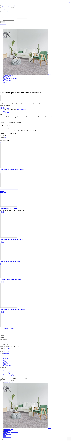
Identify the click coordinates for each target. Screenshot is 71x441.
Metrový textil (5, 358)
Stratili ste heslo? (3, 24)
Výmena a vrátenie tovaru (7, 370)
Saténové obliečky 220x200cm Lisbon (9, 208)
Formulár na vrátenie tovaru (7, 371)
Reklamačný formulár (6, 373)
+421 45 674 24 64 (3, 0)
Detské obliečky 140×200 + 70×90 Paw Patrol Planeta (12, 309)
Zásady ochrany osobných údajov (8, 375)
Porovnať (4, 436)
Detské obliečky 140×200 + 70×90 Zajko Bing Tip (11, 239)
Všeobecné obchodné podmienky (8, 374)
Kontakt (4, 369)
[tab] (37, 111)
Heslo (1, 19)
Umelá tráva (5, 364)
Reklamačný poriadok (6, 372)
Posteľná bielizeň (11, 88)
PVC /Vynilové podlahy (7, 365)
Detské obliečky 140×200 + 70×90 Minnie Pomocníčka (12, 169)
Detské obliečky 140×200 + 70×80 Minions (10, 261)
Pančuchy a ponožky (6, 363)
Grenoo (1, 89)
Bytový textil (5, 88)
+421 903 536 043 (6, 351)
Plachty (18, 109)
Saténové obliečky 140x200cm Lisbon (9, 189)
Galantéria (4, 361)
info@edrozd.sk (68, 2)
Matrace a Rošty (5, 362)
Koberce (4, 359)
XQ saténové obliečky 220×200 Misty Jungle (10, 279)
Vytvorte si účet (7, 15)
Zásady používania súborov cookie (9, 376)
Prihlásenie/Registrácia (7, 437)
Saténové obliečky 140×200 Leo (7, 328)
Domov (1, 88)
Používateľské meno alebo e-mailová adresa (8, 17)
